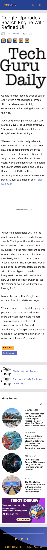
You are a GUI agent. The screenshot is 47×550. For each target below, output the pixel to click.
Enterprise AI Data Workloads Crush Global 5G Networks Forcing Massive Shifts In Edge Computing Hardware (35, 442)
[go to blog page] (41, 404)
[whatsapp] (9, 41)
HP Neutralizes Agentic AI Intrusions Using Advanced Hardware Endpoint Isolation (35, 464)
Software (8, 348)
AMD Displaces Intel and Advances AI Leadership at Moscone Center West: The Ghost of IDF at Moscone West (35, 419)
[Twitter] (22, 538)
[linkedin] (21, 41)
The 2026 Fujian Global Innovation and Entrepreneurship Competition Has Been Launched (35, 487)
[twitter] (15, 41)
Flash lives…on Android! (26, 371)
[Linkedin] (16, 538)
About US (38, 547)
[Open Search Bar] (33, 5)
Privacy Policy (26, 547)
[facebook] (3, 41)
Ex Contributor (13, 34)
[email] (27, 41)
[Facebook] (27, 538)
